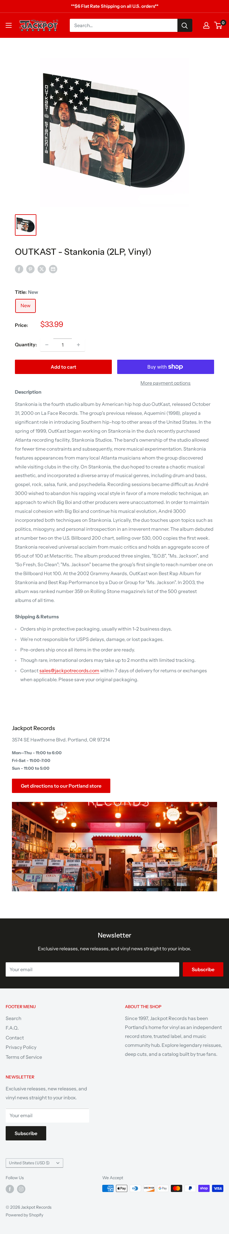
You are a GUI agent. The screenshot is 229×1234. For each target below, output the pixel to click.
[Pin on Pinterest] (30, 269)
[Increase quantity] (78, 345)
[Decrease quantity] (47, 345)
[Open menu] (9, 25)
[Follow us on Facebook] (10, 1189)
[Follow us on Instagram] (21, 1189)
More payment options (165, 383)
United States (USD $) (29, 1162)
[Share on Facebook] (19, 269)
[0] (218, 25)
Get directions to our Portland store (61, 786)
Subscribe (203, 969)
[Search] (184, 25)
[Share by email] (53, 269)
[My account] (206, 25)
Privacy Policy (21, 1047)
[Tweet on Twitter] (42, 269)
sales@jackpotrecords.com (69, 670)
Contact (15, 1038)
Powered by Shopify (24, 1215)
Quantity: (26, 344)
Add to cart (63, 367)
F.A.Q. (12, 1028)
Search (13, 1018)
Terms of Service (24, 1057)
